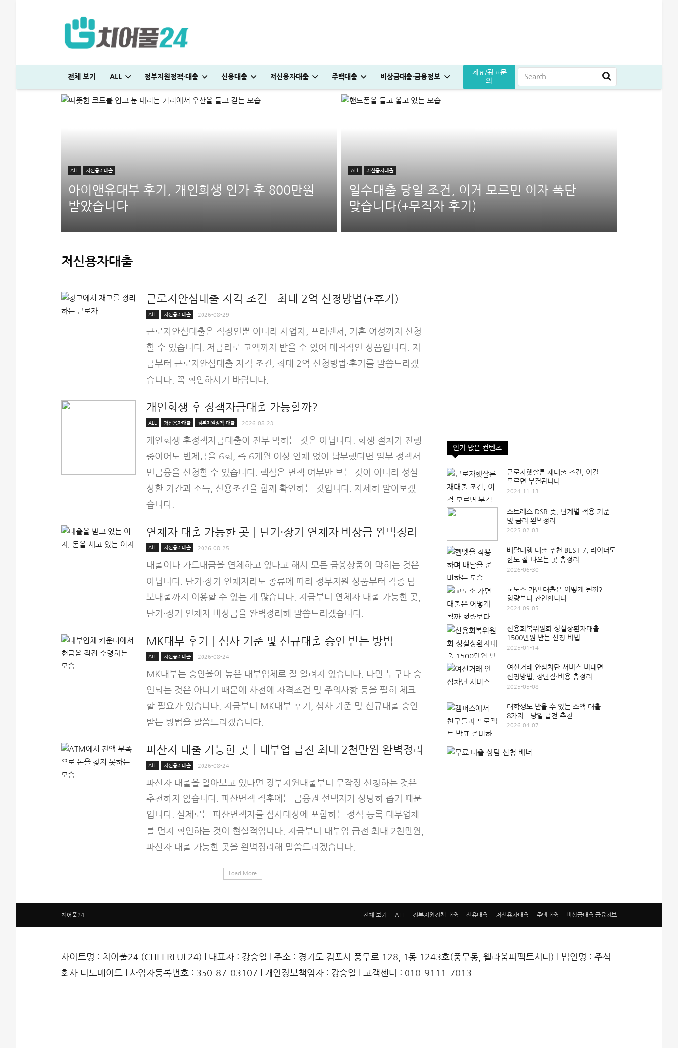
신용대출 (477, 915)
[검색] (606, 77)
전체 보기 (375, 915)
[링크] (126, 32)
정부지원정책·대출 (435, 915)
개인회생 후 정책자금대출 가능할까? (232, 407)
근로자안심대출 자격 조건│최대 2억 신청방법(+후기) (272, 298)
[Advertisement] (532, 361)
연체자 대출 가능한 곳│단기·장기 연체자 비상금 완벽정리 (281, 532)
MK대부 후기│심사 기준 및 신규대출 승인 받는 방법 (269, 641)
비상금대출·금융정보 (591, 915)
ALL (400, 915)
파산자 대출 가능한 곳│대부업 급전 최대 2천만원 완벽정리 (285, 749)
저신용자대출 (512, 915)
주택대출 (547, 915)
